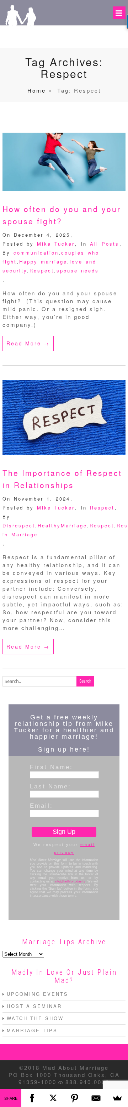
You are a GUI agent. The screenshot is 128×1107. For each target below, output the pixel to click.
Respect (42, 270)
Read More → (28, 343)
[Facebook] (32, 1098)
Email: (41, 805)
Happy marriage (43, 261)
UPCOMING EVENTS (37, 993)
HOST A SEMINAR (34, 1006)
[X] (53, 1098)
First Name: (51, 767)
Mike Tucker (56, 243)
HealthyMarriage (62, 525)
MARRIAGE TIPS (32, 1030)
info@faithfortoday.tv (70, 881)
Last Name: (50, 786)
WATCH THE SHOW (35, 1018)
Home (36, 90)
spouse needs (78, 270)
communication (36, 252)
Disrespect (18, 525)
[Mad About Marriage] (20, 38)
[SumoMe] (117, 1098)
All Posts (104, 243)
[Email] (96, 1098)
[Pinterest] (74, 1098)
